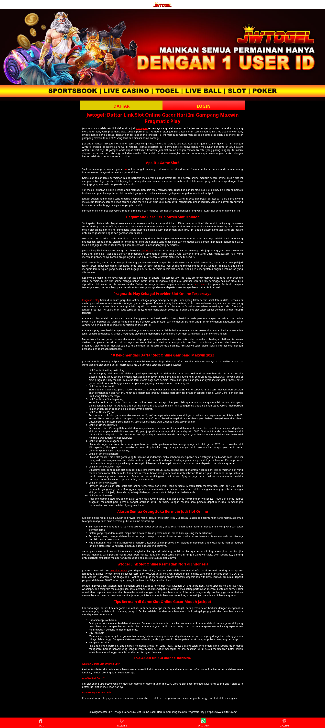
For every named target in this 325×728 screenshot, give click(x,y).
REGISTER (122, 725)
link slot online (118, 570)
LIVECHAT (284, 725)
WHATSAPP (203, 725)
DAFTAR (121, 106)
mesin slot (147, 250)
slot (125, 169)
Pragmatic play (90, 300)
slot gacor (142, 128)
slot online (201, 284)
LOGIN (204, 106)
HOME (41, 725)
